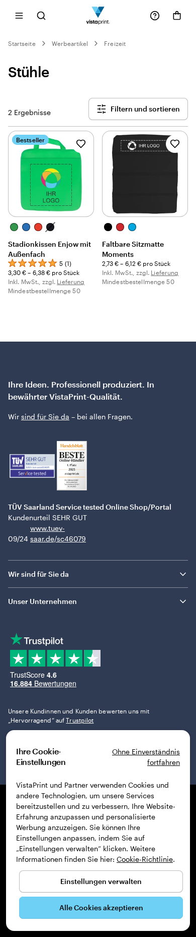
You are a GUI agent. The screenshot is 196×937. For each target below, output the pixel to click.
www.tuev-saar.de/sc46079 (46, 533)
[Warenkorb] (177, 16)
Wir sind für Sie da (38, 574)
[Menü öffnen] (19, 15)
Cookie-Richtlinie (145, 859)
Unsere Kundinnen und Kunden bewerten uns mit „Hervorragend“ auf (78, 715)
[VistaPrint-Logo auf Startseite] (98, 15)
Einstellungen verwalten (101, 881)
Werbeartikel (70, 43)
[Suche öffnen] (41, 15)
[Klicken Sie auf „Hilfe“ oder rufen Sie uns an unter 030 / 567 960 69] (155, 16)
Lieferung (70, 281)
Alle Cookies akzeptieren (101, 907)
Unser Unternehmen (42, 601)
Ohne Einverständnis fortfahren (146, 756)
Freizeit (114, 43)
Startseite (22, 43)
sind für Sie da (45, 416)
